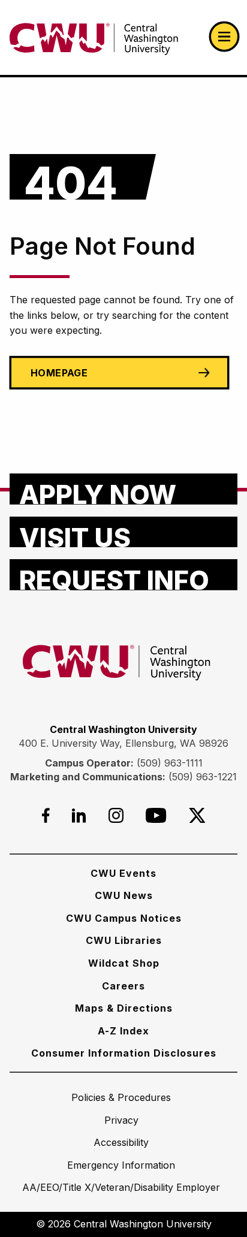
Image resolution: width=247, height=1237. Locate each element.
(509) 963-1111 (170, 763)
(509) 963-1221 (202, 777)
